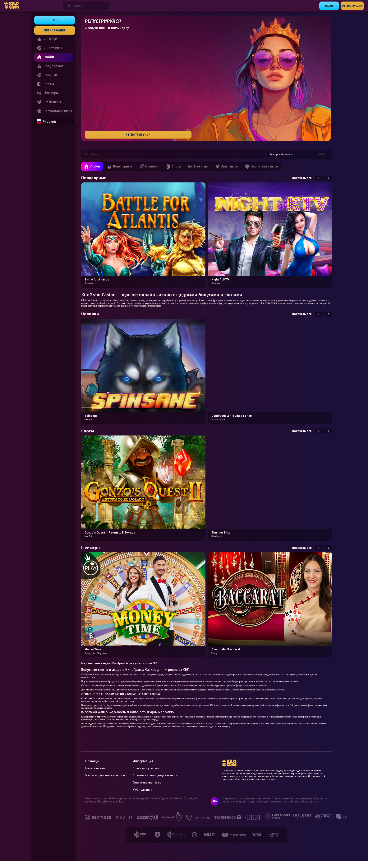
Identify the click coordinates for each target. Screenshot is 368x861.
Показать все (302, 178)
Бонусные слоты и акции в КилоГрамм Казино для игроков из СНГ (119, 663)
